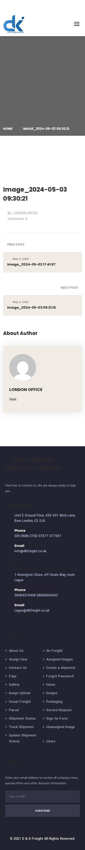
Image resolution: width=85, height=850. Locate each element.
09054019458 (25, 595)
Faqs (13, 676)
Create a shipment (60, 667)
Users (50, 741)
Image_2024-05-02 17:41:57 (31, 264)
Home (8, 129)
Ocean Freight (20, 701)
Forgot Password (60, 676)
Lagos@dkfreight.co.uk (31, 610)
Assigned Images (59, 659)
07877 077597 (49, 536)
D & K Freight (32, 838)
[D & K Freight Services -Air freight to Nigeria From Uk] (14, 24)
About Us (16, 650)
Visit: (13, 399)
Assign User (18, 659)
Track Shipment (21, 727)
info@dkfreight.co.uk (30, 551)
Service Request (59, 710)
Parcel (14, 710)
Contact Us (18, 667)
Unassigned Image (60, 727)
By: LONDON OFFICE (23, 213)
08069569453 (47, 595)
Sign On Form (57, 718)
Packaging (54, 701)
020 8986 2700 (25, 536)
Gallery (14, 684)
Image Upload (19, 693)
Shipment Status (22, 718)
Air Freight (54, 650)
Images (52, 693)
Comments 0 (17, 218)
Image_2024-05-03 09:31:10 (31, 307)
